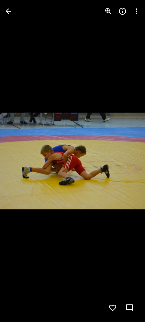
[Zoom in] (108, 11)
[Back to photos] (8, 11)
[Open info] (122, 11)
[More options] (137, 11)
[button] (20, 161)
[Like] (112, 308)
